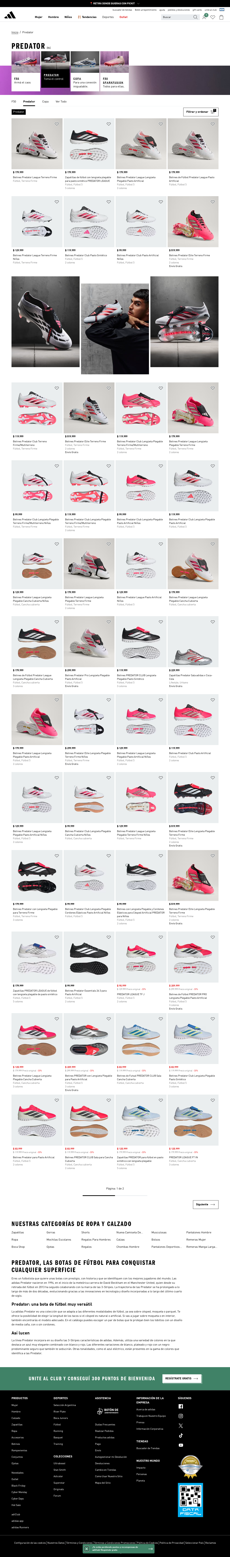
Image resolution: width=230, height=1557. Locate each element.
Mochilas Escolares (59, 1239)
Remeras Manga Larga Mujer (200, 1247)
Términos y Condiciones (79, 1543)
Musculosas (159, 1232)
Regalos (86, 1247)
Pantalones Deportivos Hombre (165, 1247)
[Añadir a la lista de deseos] (57, 124)
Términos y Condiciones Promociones (114, 1543)
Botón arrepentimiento (146, 10)
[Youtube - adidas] (198, 1446)
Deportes (108, 17)
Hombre (53, 17)
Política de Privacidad (172, 1543)
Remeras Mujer (196, 1239)
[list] (115, 102)
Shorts (85, 1232)
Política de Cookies (147, 1543)
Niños (68, 17)
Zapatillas (18, 1232)
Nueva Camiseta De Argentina (128, 1233)
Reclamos (210, 1543)
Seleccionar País (194, 1543)
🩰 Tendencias (87, 17)
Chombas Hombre (127, 1247)
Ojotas (50, 1247)
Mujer (38, 17)
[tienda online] (10, 15)
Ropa (15, 1239)
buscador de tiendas (122, 10)
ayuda (162, 10)
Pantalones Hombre (198, 1232)
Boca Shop (18, 1247)
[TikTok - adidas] (198, 1436)
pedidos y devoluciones (179, 10)
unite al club (211, 10)
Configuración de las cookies (30, 1543)
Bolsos (155, 1239)
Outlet (123, 17)
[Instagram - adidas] (198, 1416)
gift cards (197, 10)
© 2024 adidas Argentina (115, 1552)
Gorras (51, 1232)
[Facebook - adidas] (198, 1407)
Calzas (120, 1239)
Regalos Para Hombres (96, 1239)
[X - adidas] (198, 1426)
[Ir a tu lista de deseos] (212, 17)
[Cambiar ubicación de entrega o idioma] (222, 10)
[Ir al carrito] (221, 17)
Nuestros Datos (56, 1543)
